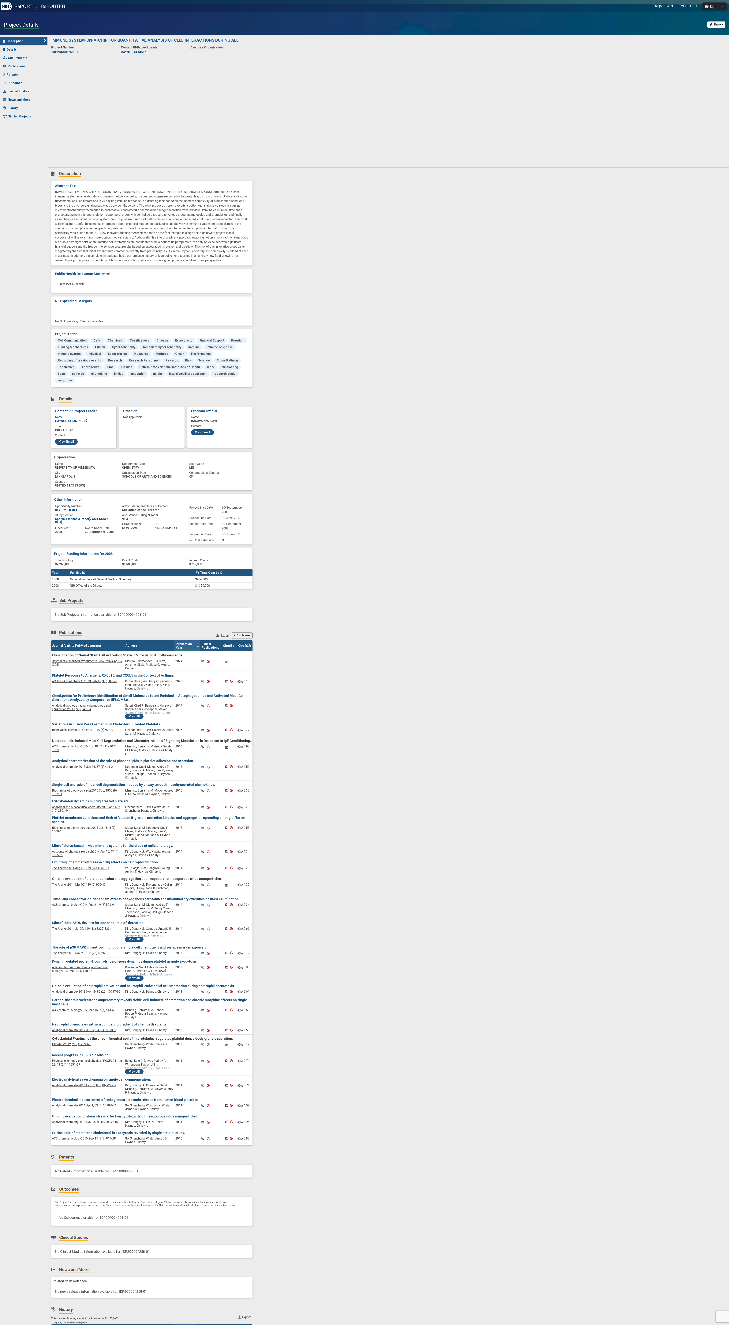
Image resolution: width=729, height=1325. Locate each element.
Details (12, 49)
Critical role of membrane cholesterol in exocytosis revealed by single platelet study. (118, 1133)
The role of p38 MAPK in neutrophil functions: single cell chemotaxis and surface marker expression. (130, 947)
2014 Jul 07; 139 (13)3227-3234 (81, 928)
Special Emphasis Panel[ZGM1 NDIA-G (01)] (82, 520)
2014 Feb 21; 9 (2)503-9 (83, 905)
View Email (66, 441)
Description (15, 41)
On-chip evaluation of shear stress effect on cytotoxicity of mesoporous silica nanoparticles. (125, 1116)
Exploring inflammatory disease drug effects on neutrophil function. (105, 862)
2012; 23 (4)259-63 (71, 1044)
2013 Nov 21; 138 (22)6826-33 (80, 953)
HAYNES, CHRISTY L (69, 421)
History (12, 108)
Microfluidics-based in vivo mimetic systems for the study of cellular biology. (112, 846)
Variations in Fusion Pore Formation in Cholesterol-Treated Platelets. (106, 724)
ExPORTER (688, 6)
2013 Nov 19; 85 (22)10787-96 (86, 991)
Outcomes (14, 83)
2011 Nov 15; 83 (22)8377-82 (85, 1122)
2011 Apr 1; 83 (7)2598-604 (84, 1105)
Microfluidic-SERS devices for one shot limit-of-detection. (98, 923)
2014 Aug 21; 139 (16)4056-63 (80, 868)
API (670, 6)
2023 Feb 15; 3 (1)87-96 (84, 681)
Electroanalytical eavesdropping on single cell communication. (101, 1079)
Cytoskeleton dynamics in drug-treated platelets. (90, 801)
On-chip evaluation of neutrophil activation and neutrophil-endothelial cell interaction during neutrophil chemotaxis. (143, 986)
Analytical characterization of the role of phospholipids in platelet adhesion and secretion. (123, 761)
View (134, 716)
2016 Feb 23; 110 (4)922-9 (82, 730)
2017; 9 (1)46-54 (81, 707)
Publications (16, 66)
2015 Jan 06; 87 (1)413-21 (83, 767)
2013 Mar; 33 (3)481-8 (80, 969)
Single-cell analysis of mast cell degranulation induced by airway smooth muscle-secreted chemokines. (133, 785)
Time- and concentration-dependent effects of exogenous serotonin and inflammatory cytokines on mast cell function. (146, 899)
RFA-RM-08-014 (66, 510)
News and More (19, 99)
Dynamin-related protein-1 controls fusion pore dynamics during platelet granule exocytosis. (125, 961)
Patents (12, 74)
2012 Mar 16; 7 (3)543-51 (84, 1010)
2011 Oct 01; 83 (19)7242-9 (84, 1085)
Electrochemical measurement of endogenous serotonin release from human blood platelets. (125, 1100)
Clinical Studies (18, 91)
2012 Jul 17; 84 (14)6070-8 (84, 1030)
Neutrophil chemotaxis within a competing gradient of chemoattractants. (109, 1024)
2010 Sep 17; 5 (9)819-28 (84, 1138)
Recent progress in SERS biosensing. (81, 1055)
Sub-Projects (17, 58)
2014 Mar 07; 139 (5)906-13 (79, 884)
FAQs (657, 6)
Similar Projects (19, 116)
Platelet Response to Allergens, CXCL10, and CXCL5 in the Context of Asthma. (113, 675)
